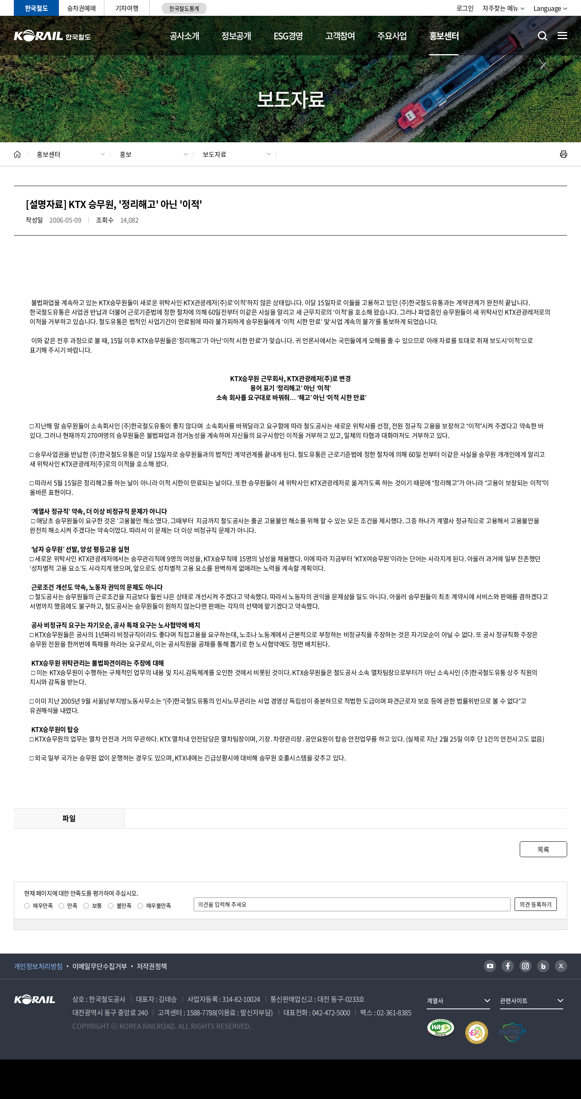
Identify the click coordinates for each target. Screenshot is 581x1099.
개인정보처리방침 (38, 966)
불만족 (124, 905)
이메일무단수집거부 (99, 966)
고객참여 (340, 35)
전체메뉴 (562, 35)
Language (547, 8)
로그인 (465, 8)
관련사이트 (514, 1000)
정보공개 (236, 35)
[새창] (490, 966)
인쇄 (563, 154)
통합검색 (542, 35)
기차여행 (126, 8)
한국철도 (36, 8)
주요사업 (392, 35)
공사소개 (184, 35)
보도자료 (214, 154)
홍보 (126, 154)
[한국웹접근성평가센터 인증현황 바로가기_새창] (441, 1032)
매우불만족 (158, 905)
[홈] (17, 154)
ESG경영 (288, 35)
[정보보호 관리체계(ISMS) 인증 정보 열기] (512, 1032)
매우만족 (43, 905)
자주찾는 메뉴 (501, 8)
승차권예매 (81, 8)
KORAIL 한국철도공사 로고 (52, 35)
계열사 (435, 1000)
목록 (543, 849)
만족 (72, 905)
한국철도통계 (184, 8)
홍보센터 (444, 35)
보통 (97, 905)
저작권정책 (152, 966)
